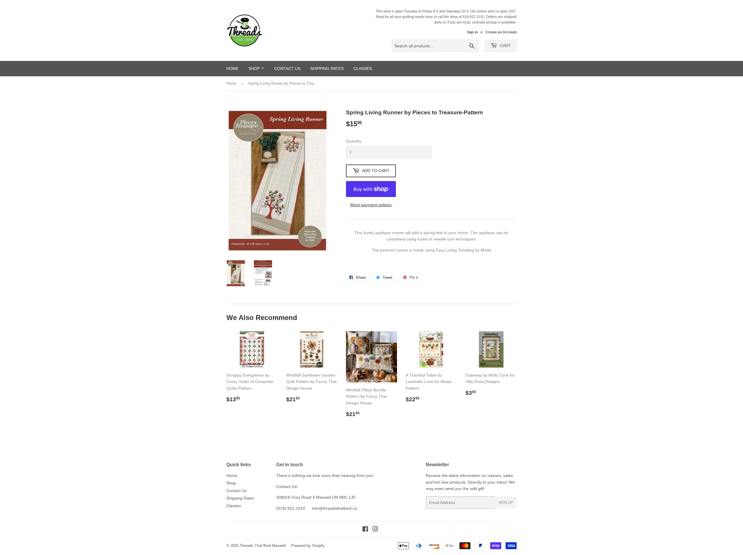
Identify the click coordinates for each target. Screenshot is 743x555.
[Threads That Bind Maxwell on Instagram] (375, 529)
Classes (363, 68)
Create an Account (501, 32)
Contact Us (287, 68)
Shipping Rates (327, 68)
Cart (505, 45)
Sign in (472, 32)
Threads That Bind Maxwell (263, 545)
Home (232, 68)
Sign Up (506, 502)
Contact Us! (287, 486)
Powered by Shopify (308, 545)
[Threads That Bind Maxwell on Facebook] (365, 529)
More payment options (371, 205)
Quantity (353, 141)
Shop (254, 68)
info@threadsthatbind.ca (334, 508)
